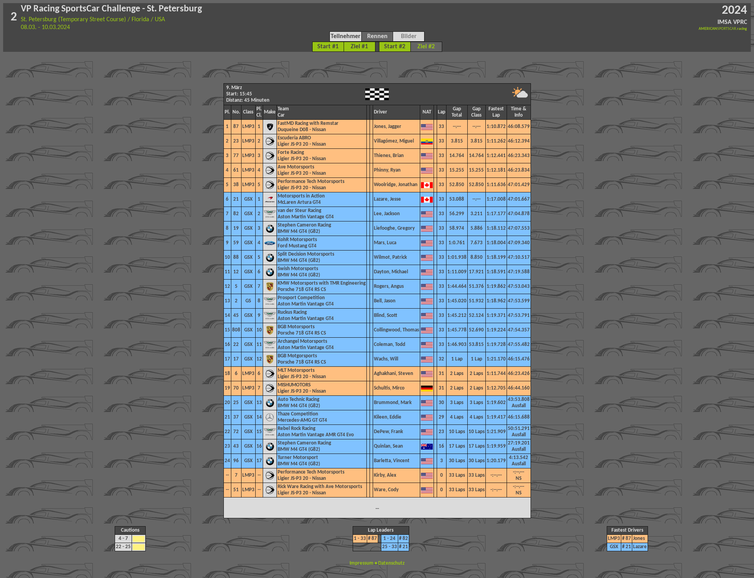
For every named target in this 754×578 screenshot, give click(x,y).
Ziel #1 (359, 47)
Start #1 (328, 47)
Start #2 (394, 47)
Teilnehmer (346, 36)
